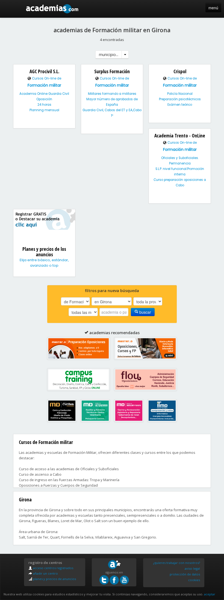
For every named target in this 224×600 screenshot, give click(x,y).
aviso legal (192, 568)
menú (213, 7)
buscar (144, 312)
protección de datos (185, 574)
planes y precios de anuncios (54, 579)
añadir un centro (45, 573)
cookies (194, 580)
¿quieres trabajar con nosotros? (176, 563)
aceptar (209, 594)
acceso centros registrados (52, 568)
